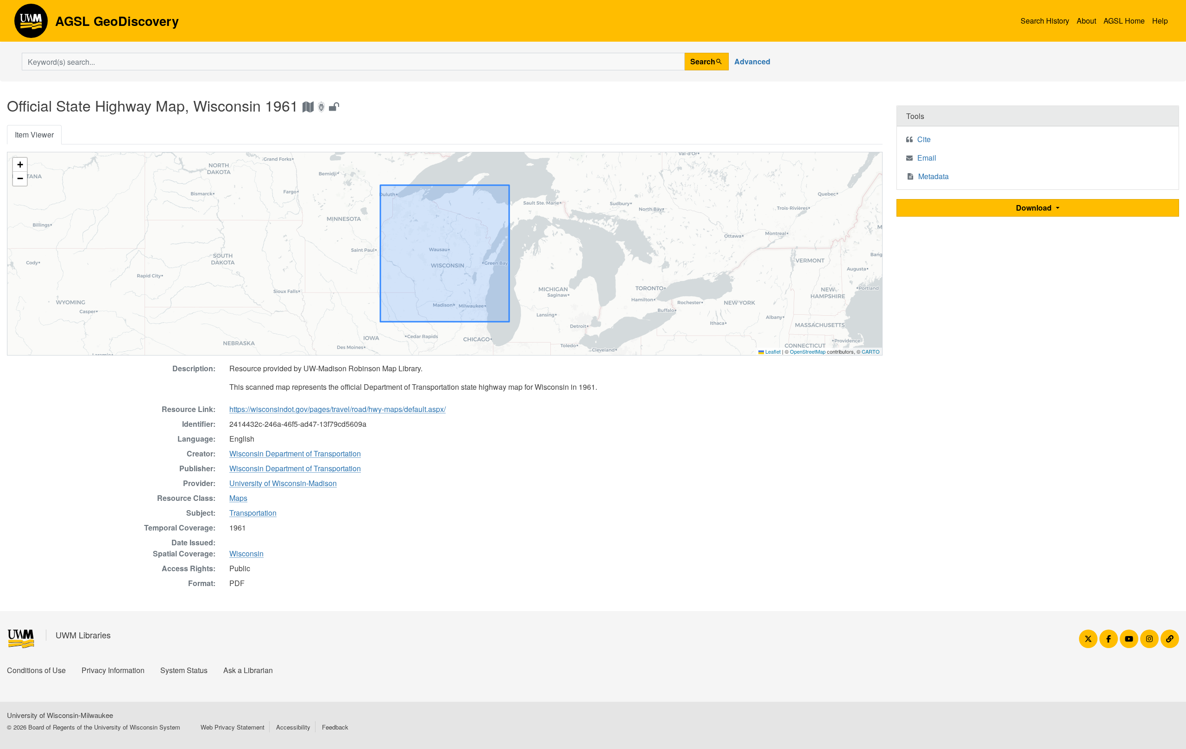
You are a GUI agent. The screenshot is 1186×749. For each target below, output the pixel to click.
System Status (184, 670)
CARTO (871, 351)
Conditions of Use (36, 670)
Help (1160, 20)
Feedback (335, 727)
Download (1035, 207)
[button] (20, 165)
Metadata (933, 176)
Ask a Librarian (248, 670)
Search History (1045, 20)
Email (926, 157)
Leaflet (772, 351)
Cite (924, 139)
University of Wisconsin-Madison (283, 483)
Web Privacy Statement (233, 727)
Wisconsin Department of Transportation (295, 453)
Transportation (253, 512)
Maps (238, 498)
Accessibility (293, 727)
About (1086, 20)
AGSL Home (1124, 20)
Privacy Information (113, 670)
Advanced (752, 61)
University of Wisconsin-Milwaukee (60, 715)
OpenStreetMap (808, 351)
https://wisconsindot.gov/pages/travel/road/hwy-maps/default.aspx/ (337, 409)
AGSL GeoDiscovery (31, 24)
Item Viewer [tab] (34, 134)
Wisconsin (246, 553)
